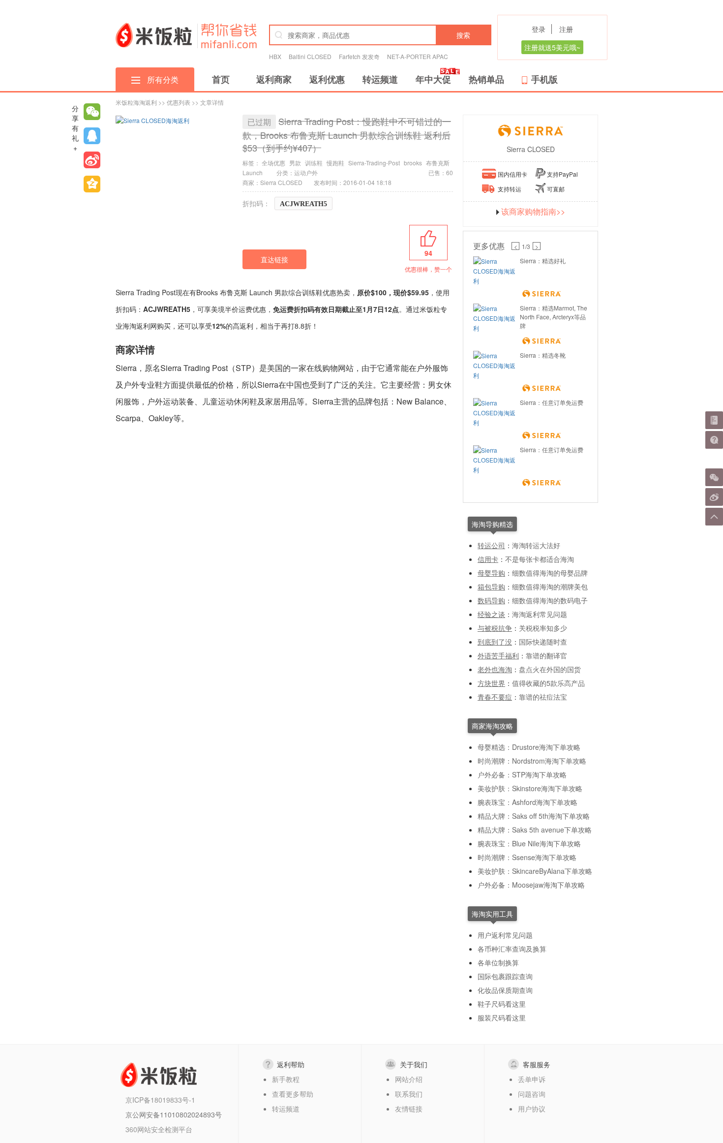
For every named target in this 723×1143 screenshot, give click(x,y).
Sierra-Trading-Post (374, 162)
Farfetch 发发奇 (359, 56)
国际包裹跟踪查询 (505, 976)
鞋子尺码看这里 (502, 1004)
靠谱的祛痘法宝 (543, 697)
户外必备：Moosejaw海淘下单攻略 (531, 885)
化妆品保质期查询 (505, 990)
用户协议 (531, 1108)
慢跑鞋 (335, 162)
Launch (252, 172)
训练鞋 (314, 162)
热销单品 (486, 79)
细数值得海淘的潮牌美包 (550, 586)
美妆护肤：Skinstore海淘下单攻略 (530, 788)
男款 (295, 162)
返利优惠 (327, 79)
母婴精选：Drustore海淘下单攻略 (529, 747)
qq (92, 135)
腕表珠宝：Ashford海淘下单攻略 (527, 802)
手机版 (544, 79)
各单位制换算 (498, 962)
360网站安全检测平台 (158, 1129)
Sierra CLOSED (531, 149)
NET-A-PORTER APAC (417, 56)
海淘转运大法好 (536, 545)
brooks (413, 162)
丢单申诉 (531, 1079)
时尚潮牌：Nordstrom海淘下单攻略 (532, 761)
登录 (538, 29)
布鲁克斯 (438, 162)
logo (154, 35)
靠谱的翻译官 (546, 655)
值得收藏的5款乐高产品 (548, 683)
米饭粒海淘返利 (136, 102)
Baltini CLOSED (310, 56)
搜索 (463, 35)
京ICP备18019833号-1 (160, 1100)
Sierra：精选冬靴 (543, 355)
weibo (92, 160)
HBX (275, 56)
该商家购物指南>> (533, 211)
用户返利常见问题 (505, 935)
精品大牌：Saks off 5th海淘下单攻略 (534, 816)
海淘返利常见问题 (539, 614)
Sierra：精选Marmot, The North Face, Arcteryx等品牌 (553, 317)
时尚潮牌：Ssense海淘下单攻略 (527, 857)
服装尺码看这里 (502, 1017)
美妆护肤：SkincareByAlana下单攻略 (535, 871)
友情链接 (408, 1108)
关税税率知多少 (543, 628)
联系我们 (408, 1094)
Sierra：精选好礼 (543, 260)
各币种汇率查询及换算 (512, 949)
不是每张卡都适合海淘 (539, 559)
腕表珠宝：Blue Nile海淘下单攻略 (529, 843)
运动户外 (306, 172)
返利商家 (274, 79)
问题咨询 (531, 1094)
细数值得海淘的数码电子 (550, 600)
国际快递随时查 (543, 642)
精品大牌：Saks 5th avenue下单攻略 (535, 829)
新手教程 (286, 1079)
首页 (221, 79)
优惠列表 (178, 102)
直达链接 (274, 259)
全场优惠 (273, 162)
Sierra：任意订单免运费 (551, 402)
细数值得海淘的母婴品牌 (550, 573)
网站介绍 (408, 1079)
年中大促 (433, 79)
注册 (566, 29)
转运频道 (380, 79)
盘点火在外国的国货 (550, 669)
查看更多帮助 (292, 1094)
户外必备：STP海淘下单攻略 (522, 774)
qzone (92, 184)
